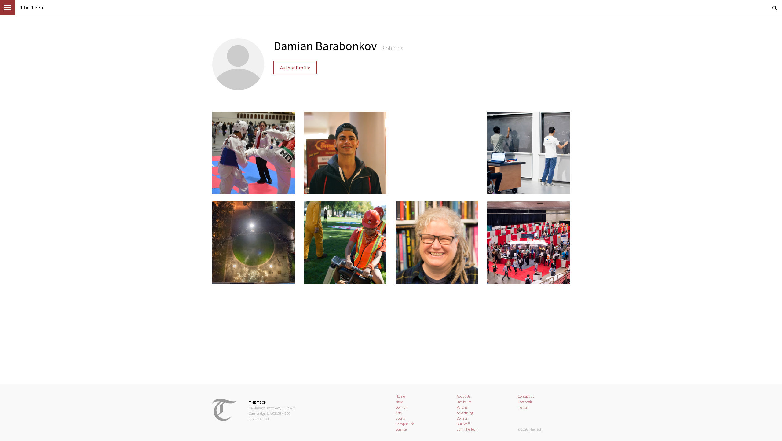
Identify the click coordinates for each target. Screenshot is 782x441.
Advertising (465, 412)
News (399, 401)
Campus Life (405, 423)
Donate (462, 418)
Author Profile (295, 67)
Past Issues (464, 401)
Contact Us (526, 396)
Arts (398, 412)
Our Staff (463, 423)
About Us (463, 396)
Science (401, 429)
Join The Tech (467, 429)
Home (400, 396)
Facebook (525, 401)
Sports (400, 418)
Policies (462, 407)
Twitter (523, 407)
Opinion (401, 407)
